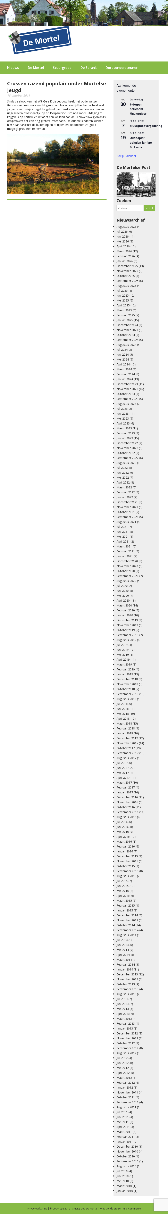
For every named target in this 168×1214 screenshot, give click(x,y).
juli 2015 (122, 881)
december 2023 (127, 384)
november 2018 (127, 684)
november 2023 (127, 389)
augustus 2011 (126, 1107)
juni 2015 (123, 886)
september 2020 (127, 576)
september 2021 (127, 517)
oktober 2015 (126, 866)
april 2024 (123, 364)
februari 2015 (126, 905)
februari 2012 (126, 1082)
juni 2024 (123, 354)
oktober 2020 (126, 571)
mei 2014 (123, 950)
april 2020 (123, 600)
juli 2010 (122, 1171)
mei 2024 (123, 359)
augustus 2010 (126, 1166)
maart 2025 (124, 310)
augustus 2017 (126, 758)
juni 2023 (123, 413)
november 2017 (127, 743)
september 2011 (127, 1102)
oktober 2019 (126, 630)
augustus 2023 (126, 404)
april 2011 (123, 1127)
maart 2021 (124, 546)
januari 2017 (125, 792)
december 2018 (127, 679)
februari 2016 (126, 846)
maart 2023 (124, 428)
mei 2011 (123, 1122)
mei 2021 (123, 536)
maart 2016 (124, 841)
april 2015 (123, 896)
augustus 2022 (126, 463)
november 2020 (127, 566)
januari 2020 (125, 615)
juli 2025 (122, 290)
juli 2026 (122, 231)
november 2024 (127, 330)
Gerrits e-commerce (129, 1208)
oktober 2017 (126, 748)
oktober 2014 (126, 925)
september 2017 (127, 753)
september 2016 (127, 812)
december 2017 (127, 738)
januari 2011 (125, 1141)
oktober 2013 (126, 984)
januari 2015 (125, 910)
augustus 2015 (126, 876)
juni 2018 (123, 709)
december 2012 (127, 1033)
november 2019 (127, 625)
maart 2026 (124, 251)
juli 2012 (122, 1058)
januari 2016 (125, 851)
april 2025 (123, 305)
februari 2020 (126, 610)
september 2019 (127, 635)
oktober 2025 (126, 276)
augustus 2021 (126, 522)
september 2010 (127, 1161)
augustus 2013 (126, 994)
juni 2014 (123, 945)
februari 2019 (126, 669)
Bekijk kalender (126, 156)
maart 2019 (124, 664)
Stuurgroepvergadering (146, 126)
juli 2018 (122, 704)
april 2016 (123, 837)
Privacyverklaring (37, 1208)
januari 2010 (125, 1191)
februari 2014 (126, 964)
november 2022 (127, 448)
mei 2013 (123, 1009)
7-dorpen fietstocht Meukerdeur (138, 109)
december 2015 (127, 856)
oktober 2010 (126, 1156)
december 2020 (127, 561)
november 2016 (127, 802)
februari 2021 (126, 551)
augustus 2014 (126, 935)
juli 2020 (122, 586)
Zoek (149, 208)
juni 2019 (123, 650)
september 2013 (127, 989)
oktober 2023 (126, 394)
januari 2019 (125, 674)
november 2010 (127, 1151)
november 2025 (127, 271)
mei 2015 (123, 891)
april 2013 (123, 1014)
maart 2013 (124, 1019)
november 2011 (127, 1092)
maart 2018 (124, 723)
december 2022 (127, 443)
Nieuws (13, 67)
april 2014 (123, 955)
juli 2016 (122, 822)
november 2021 (127, 507)
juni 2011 (123, 1117)
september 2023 (127, 399)
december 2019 (127, 620)
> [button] (163, 12)
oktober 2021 (126, 512)
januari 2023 (125, 438)
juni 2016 (123, 827)
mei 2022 (123, 477)
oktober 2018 (126, 689)
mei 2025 (123, 300)
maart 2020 (124, 605)
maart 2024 (124, 369)
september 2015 (127, 871)
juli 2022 (122, 468)
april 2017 (123, 777)
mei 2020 (123, 595)
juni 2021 (123, 532)
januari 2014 (125, 969)
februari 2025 (126, 315)
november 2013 (127, 979)
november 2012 (127, 1038)
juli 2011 (122, 1112)
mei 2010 (123, 1181)
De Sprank (89, 67)
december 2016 (127, 797)
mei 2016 (123, 832)
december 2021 (127, 502)
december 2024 (127, 325)
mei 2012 (123, 1068)
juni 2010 (123, 1176)
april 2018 (123, 718)
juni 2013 (123, 1004)
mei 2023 (123, 418)
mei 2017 (123, 773)
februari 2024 (126, 374)
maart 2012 (124, 1078)
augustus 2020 (126, 581)
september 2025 (127, 281)
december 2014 (127, 915)
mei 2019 (123, 654)
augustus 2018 (126, 699)
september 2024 (127, 340)
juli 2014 (122, 940)
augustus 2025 (126, 286)
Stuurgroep (62, 67)
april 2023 (123, 423)
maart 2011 (124, 1132)
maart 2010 (124, 1186)
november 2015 (127, 861)
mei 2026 (123, 241)
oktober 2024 (126, 335)
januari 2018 (125, 733)
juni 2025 (123, 295)
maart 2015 (124, 900)
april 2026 (123, 246)
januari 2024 (125, 379)
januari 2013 (125, 1028)
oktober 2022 (126, 453)
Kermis (34, 80)
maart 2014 (124, 959)
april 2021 (123, 541)
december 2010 (127, 1146)
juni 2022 (123, 472)
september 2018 (127, 694)
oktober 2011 (126, 1097)
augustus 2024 (126, 345)
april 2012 (123, 1073)
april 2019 (123, 659)
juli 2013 (122, 999)
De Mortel (36, 67)
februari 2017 (126, 787)
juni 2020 (123, 591)
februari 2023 (126, 433)
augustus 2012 (126, 1053)
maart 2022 (124, 487)
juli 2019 (122, 645)
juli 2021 (122, 527)
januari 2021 (125, 556)
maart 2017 (124, 782)
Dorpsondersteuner (122, 67)
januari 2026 (125, 261)
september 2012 (127, 1048)
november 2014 (127, 920)
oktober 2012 (126, 1043)
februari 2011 (126, 1137)
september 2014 (127, 930)
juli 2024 (122, 350)
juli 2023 (122, 409)
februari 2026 (126, 256)
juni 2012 (123, 1063)
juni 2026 (123, 236)
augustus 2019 (126, 640)
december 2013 (127, 974)
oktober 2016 (126, 807)
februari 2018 (126, 728)
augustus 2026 (126, 227)
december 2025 (127, 266)
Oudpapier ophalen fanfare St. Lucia (141, 142)
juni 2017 (123, 768)
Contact (13, 80)
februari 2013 (126, 1023)
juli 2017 (122, 763)
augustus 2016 (126, 817)
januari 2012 (125, 1087)
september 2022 (127, 458)
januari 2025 (125, 320)
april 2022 (123, 482)
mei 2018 (123, 714)
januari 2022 (125, 497)
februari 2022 (126, 492)
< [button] (5, 12)
